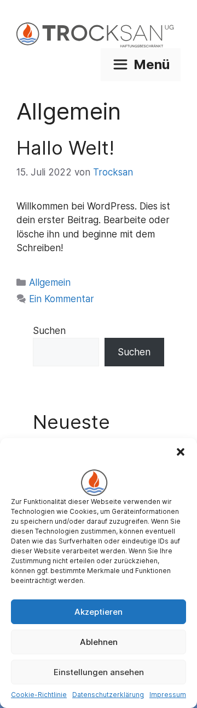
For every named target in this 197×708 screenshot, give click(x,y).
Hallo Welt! (65, 147)
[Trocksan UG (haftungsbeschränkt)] (98, 35)
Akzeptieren (98, 612)
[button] (180, 451)
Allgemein (50, 282)
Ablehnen (99, 642)
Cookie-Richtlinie (39, 694)
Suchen (49, 330)
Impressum (167, 694)
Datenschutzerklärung (108, 694)
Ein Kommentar (61, 298)
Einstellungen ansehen (99, 672)
